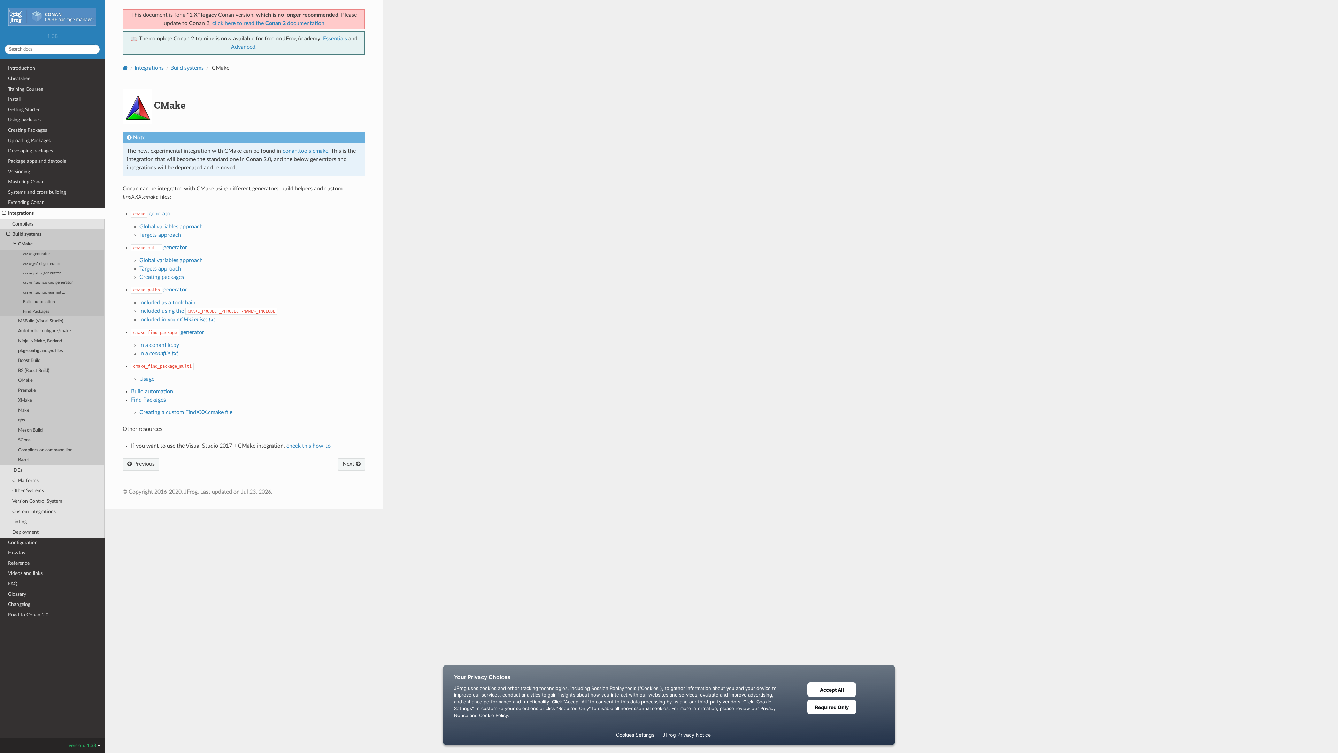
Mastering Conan (26, 181)
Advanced (243, 47)
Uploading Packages (29, 140)
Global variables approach (171, 226)
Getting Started (24, 109)
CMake (25, 244)
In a (158, 353)
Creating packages (161, 277)
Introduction (21, 68)
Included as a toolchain (167, 302)
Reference (19, 563)
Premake (27, 390)
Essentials (335, 38)
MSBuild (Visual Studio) (40, 321)
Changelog (19, 604)
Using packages (24, 119)
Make (23, 410)
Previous (143, 464)
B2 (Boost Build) (33, 370)
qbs (21, 420)
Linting (19, 521)
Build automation (39, 302)
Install (14, 99)
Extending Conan (26, 202)
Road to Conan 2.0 (28, 614)
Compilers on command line (45, 450)
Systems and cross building (37, 192)
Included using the (207, 311)
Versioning (19, 171)
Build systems (26, 234)
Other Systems (28, 490)
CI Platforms (25, 480)
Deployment (25, 532)
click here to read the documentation (268, 23)
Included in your (177, 319)
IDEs (17, 470)
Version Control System (37, 501)
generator (36, 254)
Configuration (23, 542)
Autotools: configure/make (44, 331)
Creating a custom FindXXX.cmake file (185, 412)
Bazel (23, 460)
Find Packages (36, 311)
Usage (146, 379)
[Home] (125, 68)
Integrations (21, 213)
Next (349, 464)
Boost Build (29, 360)
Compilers (22, 224)
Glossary (17, 594)
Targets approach (160, 235)
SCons (24, 440)
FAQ (12, 583)
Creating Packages (27, 130)
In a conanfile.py (159, 345)
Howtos (16, 552)
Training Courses (25, 89)
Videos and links (25, 573)
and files (40, 351)
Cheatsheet (20, 78)
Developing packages (30, 150)
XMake (25, 400)
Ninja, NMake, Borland (40, 341)
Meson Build (30, 430)
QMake (25, 380)
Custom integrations (34, 511)
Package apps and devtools (37, 161)
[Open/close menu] (4, 213)
